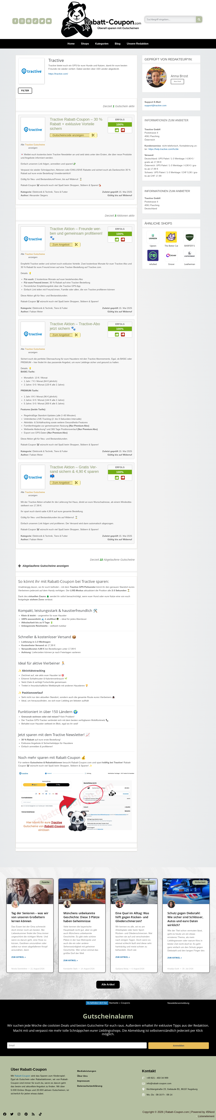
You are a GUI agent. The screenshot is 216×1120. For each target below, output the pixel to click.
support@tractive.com (156, 105)
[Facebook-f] (15, 21)
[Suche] (199, 19)
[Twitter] (42, 21)
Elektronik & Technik (43, 192)
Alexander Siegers (34, 195)
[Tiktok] (35, 21)
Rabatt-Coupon (22, 1075)
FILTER (25, 90)
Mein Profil (177, 81)
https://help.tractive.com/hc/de (163, 149)
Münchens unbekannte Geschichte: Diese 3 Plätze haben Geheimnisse (81, 917)
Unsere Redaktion (137, 43)
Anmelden (178, 1045)
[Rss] (33, 1114)
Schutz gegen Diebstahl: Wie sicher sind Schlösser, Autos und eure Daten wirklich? (185, 919)
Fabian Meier (32, 311)
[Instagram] (22, 21)
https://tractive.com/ (58, 74)
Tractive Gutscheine (35, 144)
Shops (85, 43)
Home (71, 43)
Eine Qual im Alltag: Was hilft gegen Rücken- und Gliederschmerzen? (132, 917)
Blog (117, 43)
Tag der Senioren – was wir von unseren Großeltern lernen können (29, 917)
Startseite (113, 1003)
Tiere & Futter (61, 192)
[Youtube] (49, 21)
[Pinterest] (29, 21)
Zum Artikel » (18, 957)
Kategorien (101, 43)
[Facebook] (5, 1114)
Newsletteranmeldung (178, 1003)
